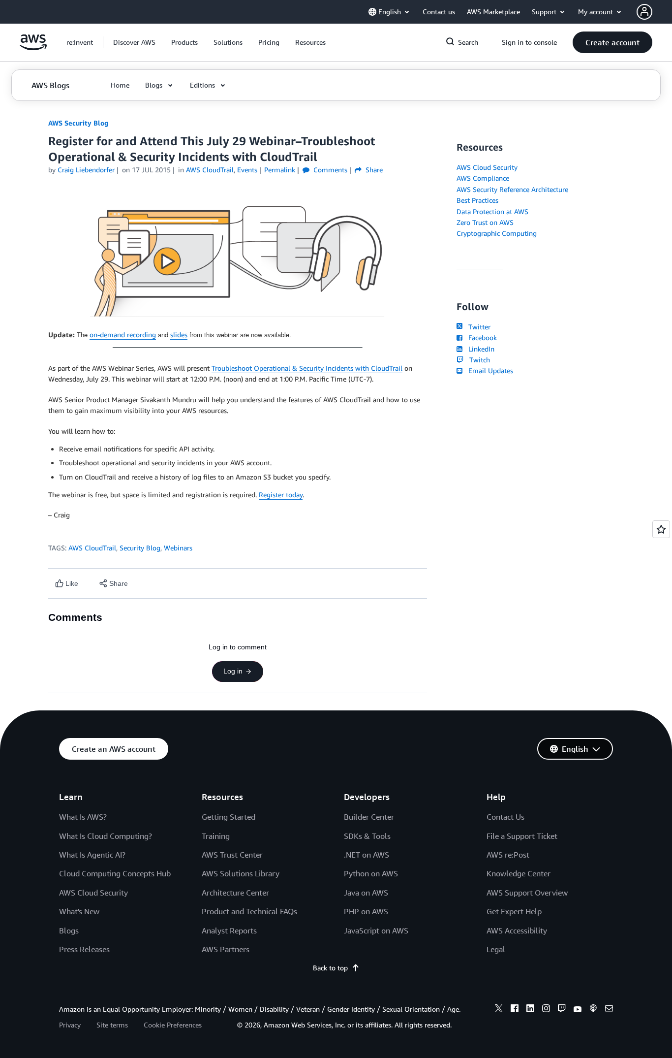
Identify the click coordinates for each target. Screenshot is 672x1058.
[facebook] (515, 1009)
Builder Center (369, 817)
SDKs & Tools (367, 836)
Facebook (480, 337)
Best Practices (477, 200)
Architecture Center (235, 893)
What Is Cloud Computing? (105, 836)
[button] (134, 42)
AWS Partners (225, 949)
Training (216, 836)
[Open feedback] (661, 529)
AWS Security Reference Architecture (512, 189)
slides (178, 334)
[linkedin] (530, 1009)
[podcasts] (593, 1009)
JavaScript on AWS (376, 930)
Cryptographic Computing (497, 233)
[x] (499, 1009)
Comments (329, 169)
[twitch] (562, 1009)
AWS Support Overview (527, 893)
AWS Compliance (483, 178)
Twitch (477, 359)
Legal (496, 949)
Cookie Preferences (173, 1025)
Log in (233, 671)
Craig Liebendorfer (86, 169)
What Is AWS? (83, 817)
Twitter (477, 326)
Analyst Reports (229, 930)
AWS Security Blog (78, 123)
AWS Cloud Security (487, 167)
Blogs (69, 930)
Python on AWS (371, 873)
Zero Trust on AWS (485, 222)
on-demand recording (123, 334)
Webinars (178, 548)
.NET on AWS (366, 855)
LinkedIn (479, 349)
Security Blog (140, 548)
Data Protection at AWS (492, 211)
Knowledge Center (518, 873)
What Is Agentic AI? (92, 855)
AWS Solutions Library (240, 873)
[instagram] (546, 1009)
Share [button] (373, 169)
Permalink (279, 169)
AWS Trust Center (232, 855)
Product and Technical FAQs (249, 911)
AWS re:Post (508, 855)
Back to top (330, 967)
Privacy (70, 1025)
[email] (609, 1009)
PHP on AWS (366, 911)
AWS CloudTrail (92, 548)
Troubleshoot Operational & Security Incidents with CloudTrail (307, 368)
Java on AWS (366, 893)
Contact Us (505, 817)
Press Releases (84, 949)
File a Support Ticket (522, 836)
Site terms (112, 1025)
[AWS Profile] (644, 12)
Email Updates (488, 370)
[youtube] (577, 1009)
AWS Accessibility (517, 930)
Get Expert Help (514, 911)
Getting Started (228, 817)
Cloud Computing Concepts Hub (115, 873)
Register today (281, 494)
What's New (79, 911)
